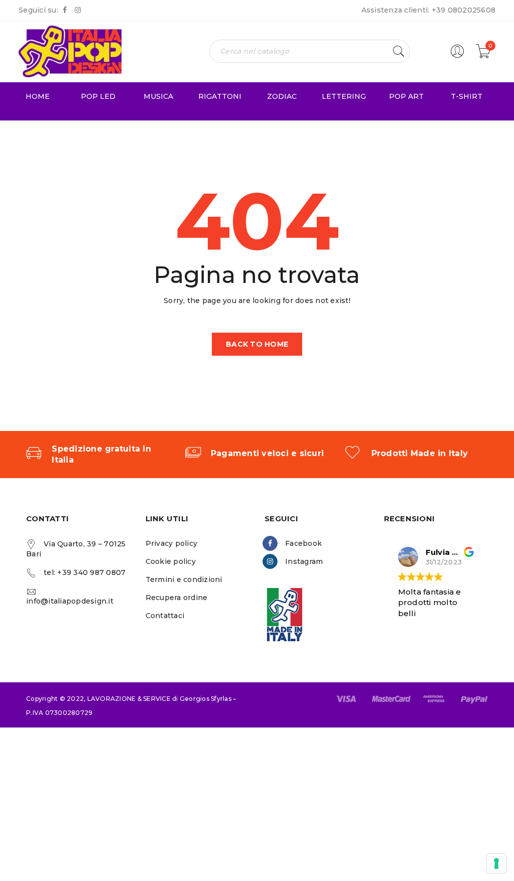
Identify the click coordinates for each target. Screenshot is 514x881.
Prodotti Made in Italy (419, 453)
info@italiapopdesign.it (69, 601)
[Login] (457, 55)
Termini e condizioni (184, 579)
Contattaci (165, 615)
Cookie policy (171, 561)
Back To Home (257, 344)
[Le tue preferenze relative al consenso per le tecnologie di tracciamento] (496, 863)
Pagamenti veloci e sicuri (267, 453)
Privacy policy (172, 543)
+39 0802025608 (464, 10)
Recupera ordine (177, 597)
